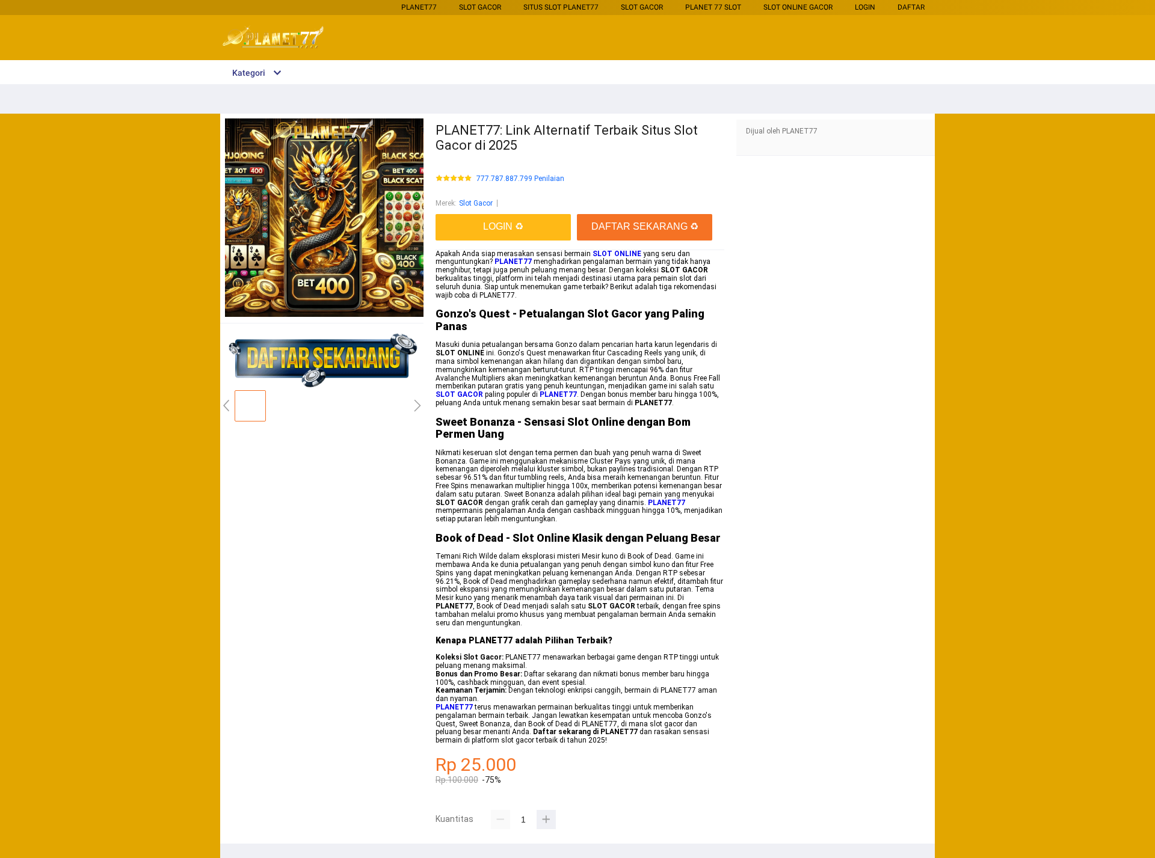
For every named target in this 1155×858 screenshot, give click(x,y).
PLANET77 (419, 7)
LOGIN (865, 7)
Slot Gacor (480, 7)
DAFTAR (911, 7)
